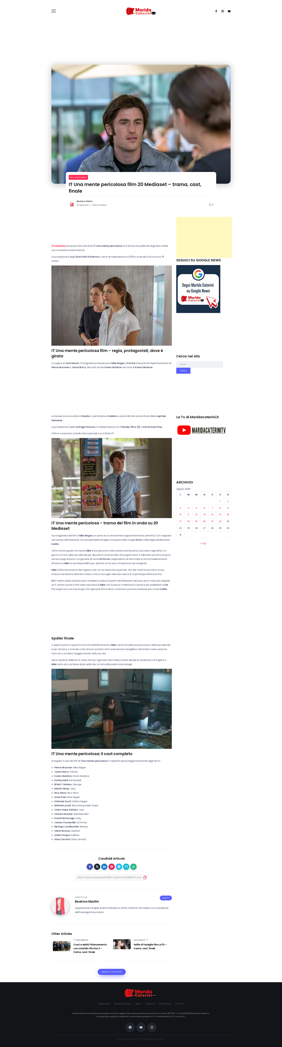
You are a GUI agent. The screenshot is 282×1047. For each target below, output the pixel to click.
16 (228, 514)
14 (212, 514)
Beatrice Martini (84, 201)
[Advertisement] (204, 237)
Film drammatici (78, 177)
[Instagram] (221, 11)
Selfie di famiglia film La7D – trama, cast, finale (150, 946)
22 (220, 521)
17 (180, 521)
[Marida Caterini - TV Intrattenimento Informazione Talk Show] (141, 11)
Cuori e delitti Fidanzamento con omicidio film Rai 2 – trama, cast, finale (90, 948)
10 (180, 514)
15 (220, 514)
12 (196, 514)
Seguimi (166, 898)
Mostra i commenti (111, 971)
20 (204, 521)
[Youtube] (228, 11)
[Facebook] (215, 11)
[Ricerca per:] (199, 364)
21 (212, 521)
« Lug (203, 543)
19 (196, 521)
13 (204, 514)
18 (188, 521)
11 (188, 514)
